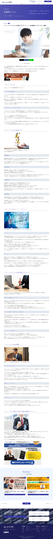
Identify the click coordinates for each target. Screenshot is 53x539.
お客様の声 (38, 3)
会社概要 (23, 527)
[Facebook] (6, 532)
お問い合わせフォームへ (21, 520)
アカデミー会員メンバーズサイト (44, 528)
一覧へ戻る (26, 503)
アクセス (23, 530)
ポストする (21, 60)
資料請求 (48, 1)
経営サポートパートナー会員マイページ (45, 530)
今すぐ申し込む (15, 494)
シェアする (26, 60)
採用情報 (23, 531)
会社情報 (50, 3)
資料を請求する (15, 516)
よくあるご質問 (43, 3)
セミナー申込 (38, 530)
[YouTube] (8, 532)
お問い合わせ (40, 1)
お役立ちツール (34, 3)
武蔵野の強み (22, 3)
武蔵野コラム (10, 15)
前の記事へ (5, 503)
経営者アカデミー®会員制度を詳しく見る (39, 513)
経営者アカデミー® (28, 527)
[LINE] (4, 532)
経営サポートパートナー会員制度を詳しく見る (39, 518)
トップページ (6, 15)
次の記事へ (47, 503)
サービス (26, 3)
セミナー (30, 3)
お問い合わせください (8, 520)
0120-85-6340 (33, 1)
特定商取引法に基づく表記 (30, 536)
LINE (31, 60)
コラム (46, 3)
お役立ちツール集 (28, 530)
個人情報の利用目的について (22, 536)
